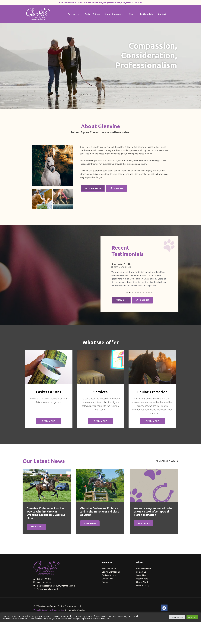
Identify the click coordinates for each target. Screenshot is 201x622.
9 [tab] (149, 292)
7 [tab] (143, 292)
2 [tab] (130, 292)
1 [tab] (127, 292)
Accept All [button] (192, 617)
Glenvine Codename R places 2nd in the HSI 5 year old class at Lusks (99, 511)
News (131, 13)
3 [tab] (132, 292)
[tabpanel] (139, 276)
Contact (162, 13)
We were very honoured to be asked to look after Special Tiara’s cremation (153, 511)
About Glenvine (113, 13)
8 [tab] (146, 292)
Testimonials (146, 13)
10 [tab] (151, 292)
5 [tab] (138, 292)
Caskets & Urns (92, 13)
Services (72, 13)
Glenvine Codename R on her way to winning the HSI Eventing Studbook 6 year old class (46, 513)
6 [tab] (140, 292)
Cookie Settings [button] (177, 617)
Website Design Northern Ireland (49, 609)
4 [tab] (135, 292)
